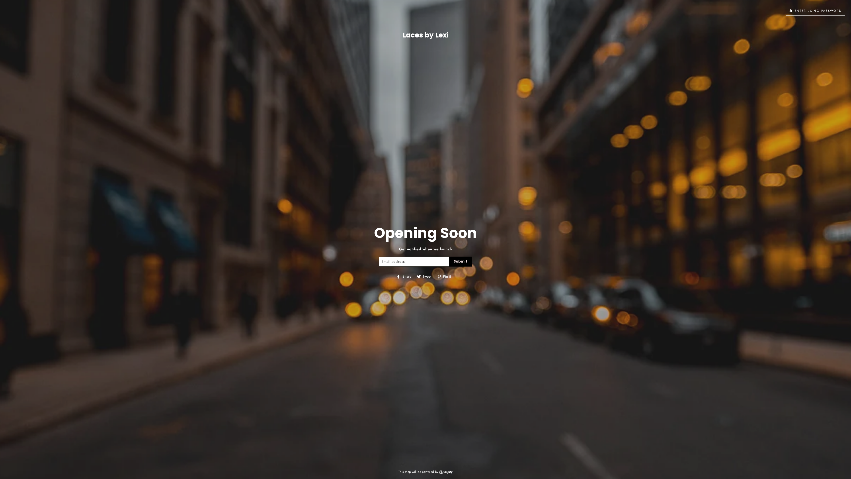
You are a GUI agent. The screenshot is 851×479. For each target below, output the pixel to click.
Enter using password (817, 10)
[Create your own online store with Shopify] (446, 471)
